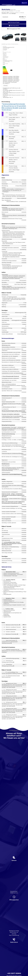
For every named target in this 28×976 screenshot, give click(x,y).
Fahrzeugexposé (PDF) (14, 28)
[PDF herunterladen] (14, 70)
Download (5, 85)
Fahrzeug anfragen (15, 22)
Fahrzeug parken (14, 25)
